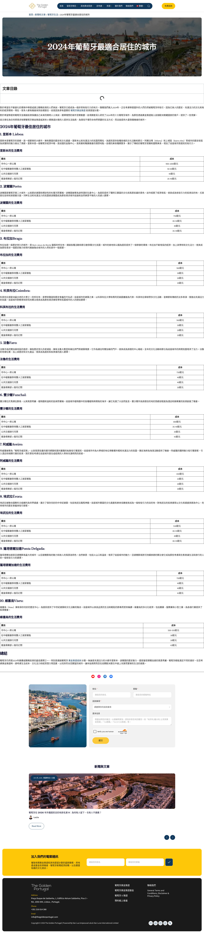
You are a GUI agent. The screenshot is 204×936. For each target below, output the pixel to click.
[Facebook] (111, 676)
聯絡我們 (129, 6)
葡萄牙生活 (52, 14)
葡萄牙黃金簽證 (78, 110)
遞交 (101, 740)
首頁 (61, 6)
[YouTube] (93, 676)
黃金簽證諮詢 (74, 660)
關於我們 (118, 6)
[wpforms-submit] (169, 862)
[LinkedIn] (105, 676)
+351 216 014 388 (38, 909)
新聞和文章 (40, 14)
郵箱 (135, 689)
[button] (166, 837)
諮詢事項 (96, 701)
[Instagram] (99, 676)
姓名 (94, 689)
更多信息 (96, 714)
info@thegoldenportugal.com (44, 917)
